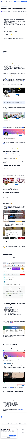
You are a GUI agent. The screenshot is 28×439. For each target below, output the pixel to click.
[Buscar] (15, 1)
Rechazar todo (5, 435)
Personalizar (8, 437)
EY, (6, 79)
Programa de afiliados (23, 432)
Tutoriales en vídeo (17, 430)
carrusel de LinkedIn (10, 161)
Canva (7, 307)
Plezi (6, 99)
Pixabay (5, 207)
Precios (23, 429)
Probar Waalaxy (24, 1)
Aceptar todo (12, 435)
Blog (6, 1)
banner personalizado (10, 387)
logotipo (23, 145)
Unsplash (16, 223)
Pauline (4, 143)
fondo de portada (11, 347)
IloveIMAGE (10, 322)
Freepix (8, 207)
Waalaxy (23, 127)
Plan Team (23, 430)
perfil (8, 246)
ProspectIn (4, 127)
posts (14, 171)
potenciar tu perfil (21, 409)
